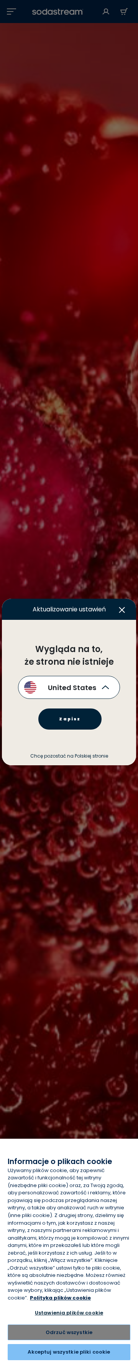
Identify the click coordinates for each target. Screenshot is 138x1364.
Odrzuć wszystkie (69, 1332)
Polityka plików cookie (60, 1297)
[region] (69, 1251)
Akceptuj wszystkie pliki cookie (69, 1352)
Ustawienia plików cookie (69, 1312)
